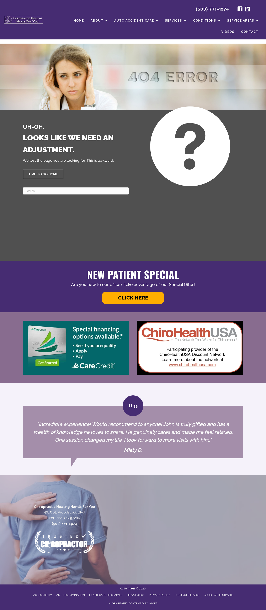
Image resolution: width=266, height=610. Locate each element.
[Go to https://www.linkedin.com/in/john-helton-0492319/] (247, 9)
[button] (43, 174)
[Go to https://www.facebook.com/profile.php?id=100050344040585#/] (240, 9)
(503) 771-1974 (212, 9)
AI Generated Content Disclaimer (133, 603)
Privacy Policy (159, 595)
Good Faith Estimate (218, 595)
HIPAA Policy (136, 595)
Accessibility (42, 595)
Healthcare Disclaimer (106, 595)
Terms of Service (187, 595)
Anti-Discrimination (70, 595)
